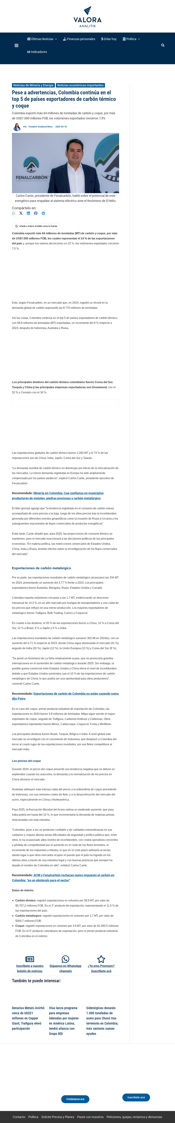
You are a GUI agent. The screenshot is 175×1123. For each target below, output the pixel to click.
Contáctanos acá (75, 1099)
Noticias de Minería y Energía (33, 85)
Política (33, 1117)
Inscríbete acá (136, 1097)
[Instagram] (23, 1083)
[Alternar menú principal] (16, 45)
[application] (55, 39)
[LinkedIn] (28, 213)
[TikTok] (29, 1083)
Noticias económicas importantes (80, 85)
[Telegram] (43, 213)
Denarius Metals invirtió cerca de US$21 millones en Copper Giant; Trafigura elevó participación (28, 1018)
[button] (42, 39)
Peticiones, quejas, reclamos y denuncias (134, 1117)
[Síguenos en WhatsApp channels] (65, 959)
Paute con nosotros (90, 1117)
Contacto (19, 1117)
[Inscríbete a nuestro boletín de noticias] (29, 959)
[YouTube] (36, 1083)
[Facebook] (36, 213)
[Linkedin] (17, 1083)
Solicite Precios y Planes (57, 1117)
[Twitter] (10, 1083)
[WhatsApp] (13, 213)
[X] (21, 213)
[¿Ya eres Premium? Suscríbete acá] (101, 959)
